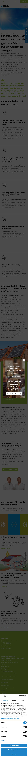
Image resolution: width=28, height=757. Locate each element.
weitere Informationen (13, 393)
